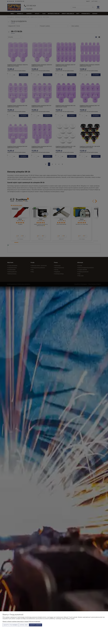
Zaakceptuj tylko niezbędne (10, 624)
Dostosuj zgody (24, 624)
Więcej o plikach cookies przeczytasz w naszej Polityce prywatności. (21, 621)
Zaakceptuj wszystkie (35, 624)
